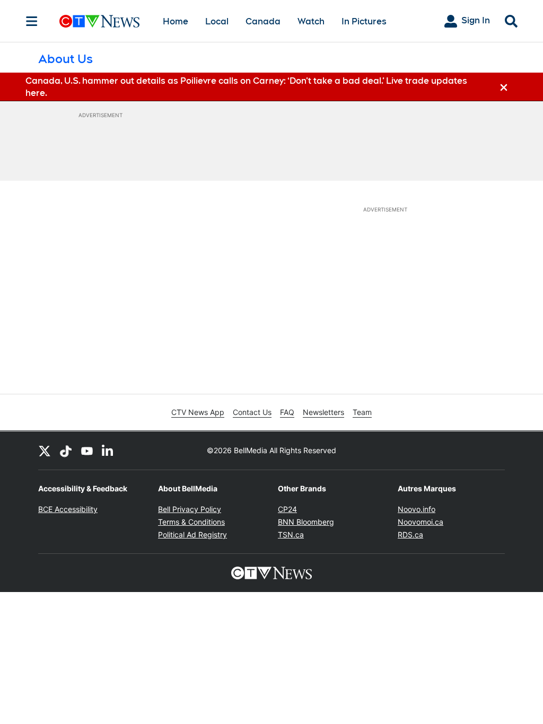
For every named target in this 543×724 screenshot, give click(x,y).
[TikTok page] (65, 450)
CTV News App (197, 412)
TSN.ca (291, 534)
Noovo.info (416, 509)
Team (362, 412)
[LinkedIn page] (108, 450)
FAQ (287, 412)
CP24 (287, 509)
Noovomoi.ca (420, 521)
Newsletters (323, 412)
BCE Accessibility (68, 509)
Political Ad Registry (192, 534)
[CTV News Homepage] (99, 21)
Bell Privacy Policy (189, 509)
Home (175, 21)
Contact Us (252, 412)
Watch (311, 21)
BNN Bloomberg (306, 521)
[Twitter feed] (44, 450)
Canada (263, 21)
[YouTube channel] (87, 450)
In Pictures (364, 21)
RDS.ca (410, 534)
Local (217, 21)
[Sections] (31, 21)
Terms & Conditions (191, 521)
